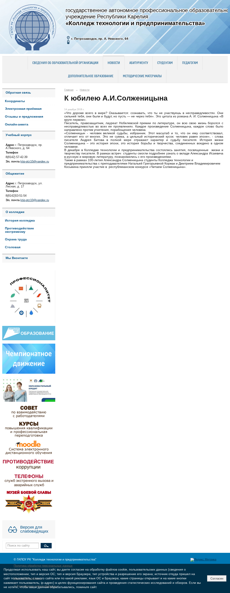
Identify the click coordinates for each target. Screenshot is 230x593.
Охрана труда (16, 239)
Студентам (165, 63)
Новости (114, 63)
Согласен (216, 578)
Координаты (15, 101)
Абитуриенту (138, 63)
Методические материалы (142, 76)
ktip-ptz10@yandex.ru (34, 161)
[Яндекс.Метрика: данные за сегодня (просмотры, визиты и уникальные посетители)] (203, 560)
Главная (68, 89)
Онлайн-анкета (16, 124)
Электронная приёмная (23, 108)
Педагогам (190, 63)
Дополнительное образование (90, 76)
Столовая (12, 247)
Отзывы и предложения (24, 116)
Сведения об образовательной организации (65, 63)
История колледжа (20, 220)
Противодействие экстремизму (19, 230)
